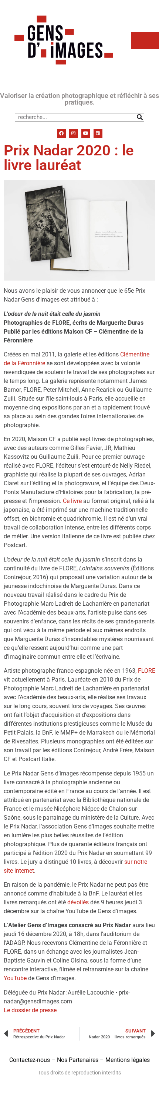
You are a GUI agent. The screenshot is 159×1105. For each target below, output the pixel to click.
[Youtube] (85, 133)
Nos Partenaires (77, 1059)
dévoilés (78, 902)
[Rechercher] (139, 117)
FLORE (146, 670)
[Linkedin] (98, 133)
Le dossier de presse (30, 1010)
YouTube (15, 978)
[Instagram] (73, 133)
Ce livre (72, 500)
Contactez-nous (29, 1059)
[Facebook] (61, 133)
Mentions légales (127, 1059)
